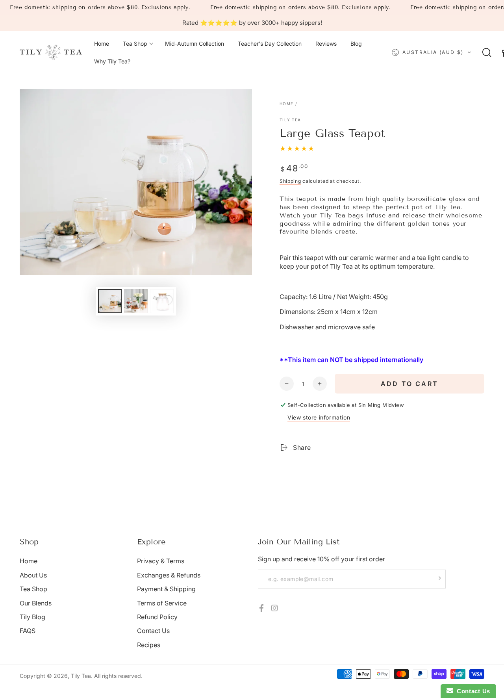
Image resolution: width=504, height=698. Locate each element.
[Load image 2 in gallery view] (136, 301)
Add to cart (409, 384)
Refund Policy (157, 617)
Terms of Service (162, 603)
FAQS (27, 631)
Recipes (148, 645)
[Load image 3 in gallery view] (162, 301)
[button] (487, 52)
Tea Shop (33, 589)
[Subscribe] (441, 578)
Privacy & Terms (160, 561)
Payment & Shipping (166, 589)
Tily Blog (32, 617)
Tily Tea (290, 119)
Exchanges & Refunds (168, 575)
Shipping (290, 181)
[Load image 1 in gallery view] (110, 301)
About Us (33, 575)
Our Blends (36, 603)
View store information (318, 417)
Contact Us (153, 631)
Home (286, 103)
